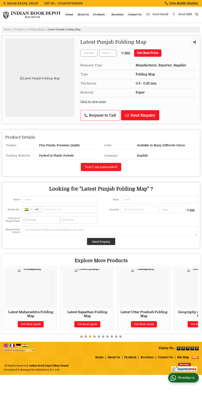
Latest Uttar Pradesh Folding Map (144, 314)
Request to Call (102, 115)
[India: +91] (27, 209)
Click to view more (93, 101)
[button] (183, 3)
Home (69, 14)
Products (99, 14)
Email (116, 199)
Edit (127, 53)
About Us (83, 14)
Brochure (117, 14)
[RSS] (195, 357)
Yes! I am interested (101, 167)
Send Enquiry (142, 115)
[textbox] (107, 53)
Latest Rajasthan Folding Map (87, 314)
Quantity (114, 209)
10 (120, 336)
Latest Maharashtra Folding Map (30, 314)
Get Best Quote (31, 324)
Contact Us (135, 14)
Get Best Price (147, 53)
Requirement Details (13, 231)
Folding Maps (36, 29)
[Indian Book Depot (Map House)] (32, 14)
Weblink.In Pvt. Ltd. (48, 369)
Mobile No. (14, 209)
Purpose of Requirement (13, 219)
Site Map (183, 357)
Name (16, 199)
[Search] (196, 14)
